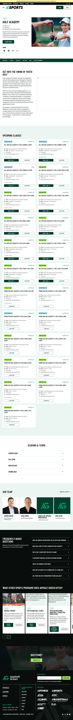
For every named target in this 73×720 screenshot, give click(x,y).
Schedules (15, 3)
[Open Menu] (3, 7)
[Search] (67, 3)
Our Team (25, 60)
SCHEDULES (6, 687)
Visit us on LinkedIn (67, 714)
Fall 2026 (11, 459)
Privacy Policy (22, 714)
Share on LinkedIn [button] (8, 51)
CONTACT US (36, 660)
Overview (5, 60)
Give (67, 7)
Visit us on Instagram (65, 714)
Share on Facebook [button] (4, 51)
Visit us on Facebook (63, 714)
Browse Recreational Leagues (54, 629)
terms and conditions (56, 681)
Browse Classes (9, 625)
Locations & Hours (7, 3)
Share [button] (17, 51)
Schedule (18, 60)
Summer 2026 (13, 453)
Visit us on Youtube (69, 714)
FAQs (30, 60)
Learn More (8, 42)
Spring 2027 (12, 472)
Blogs (32, 3)
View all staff (64, 492)
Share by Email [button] (13, 51)
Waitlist (11, 185)
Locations (6, 691)
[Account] (69, 3)
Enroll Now (11, 160)
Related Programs (38, 60)
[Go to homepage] (14, 7)
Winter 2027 (12, 465)
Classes (27, 3)
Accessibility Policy (30, 714)
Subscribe (66, 678)
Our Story (24, 691)
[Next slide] (9, 637)
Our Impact (24, 694)
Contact (5, 696)
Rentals (22, 3)
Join (59, 7)
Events (23, 703)
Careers (24, 697)
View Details (19, 625)
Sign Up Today (31, 625)
